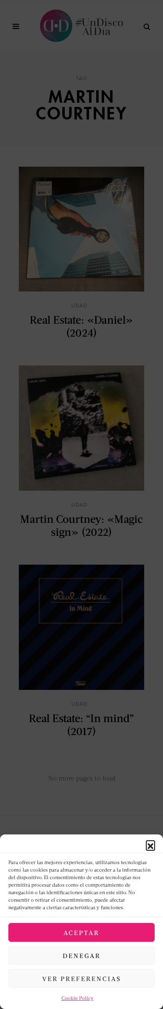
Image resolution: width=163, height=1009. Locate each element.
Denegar (82, 955)
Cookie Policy (77, 998)
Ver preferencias (81, 978)
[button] (150, 845)
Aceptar (81, 932)
